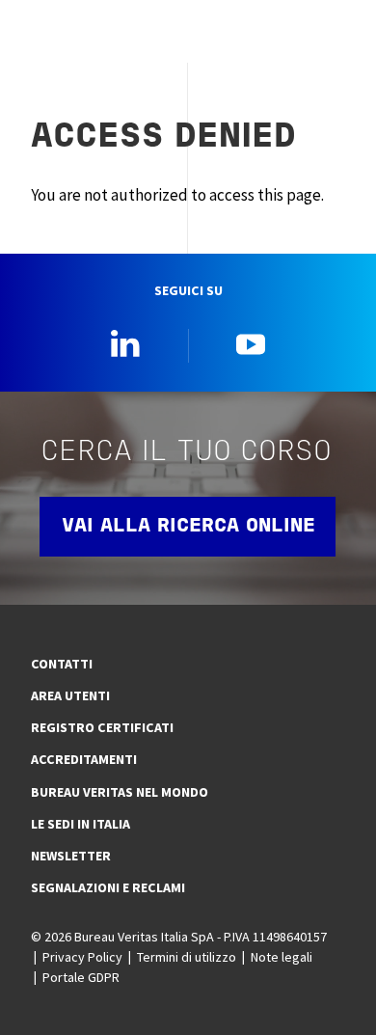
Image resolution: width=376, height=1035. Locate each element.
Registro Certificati (102, 727)
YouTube (250, 343)
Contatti (62, 663)
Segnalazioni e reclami (108, 887)
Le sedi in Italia (80, 823)
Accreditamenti (84, 759)
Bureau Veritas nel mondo (119, 792)
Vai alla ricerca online (188, 526)
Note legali (281, 957)
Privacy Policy (82, 957)
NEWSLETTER (71, 855)
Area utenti (70, 695)
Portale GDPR (81, 977)
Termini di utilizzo (186, 957)
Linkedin (125, 343)
